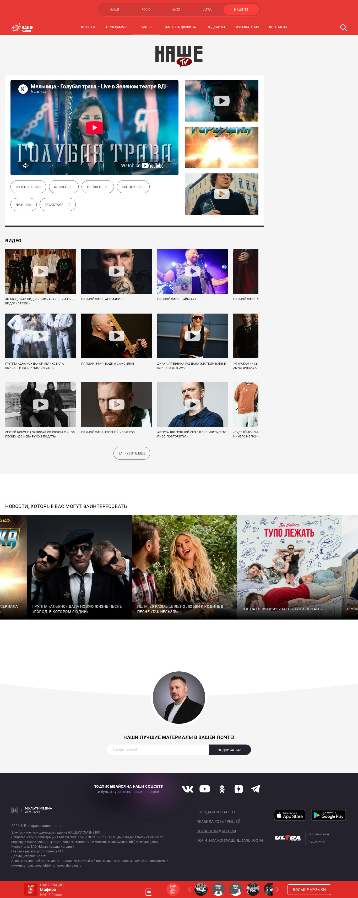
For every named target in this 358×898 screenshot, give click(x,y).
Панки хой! (270, 889)
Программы (116, 27)
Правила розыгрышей (218, 821)
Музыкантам (247, 27)
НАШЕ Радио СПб (218, 889)
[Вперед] (276, 889)
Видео (146, 27)
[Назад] (190, 889)
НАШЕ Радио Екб (235, 889)
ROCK (146, 10)
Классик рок (252, 889)
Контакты (278, 27)
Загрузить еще (131, 453)
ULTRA (207, 10)
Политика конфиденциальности (230, 840)
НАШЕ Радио (173, 889)
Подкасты (216, 27)
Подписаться (230, 750)
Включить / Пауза (30, 889)
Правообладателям (216, 831)
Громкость (148, 892)
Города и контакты (216, 812)
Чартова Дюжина (180, 27)
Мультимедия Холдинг (31, 810)
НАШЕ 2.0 (201, 889)
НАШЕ (114, 10)
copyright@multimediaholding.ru (58, 865)
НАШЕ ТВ (241, 10)
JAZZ (176, 10)
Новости (87, 27)
